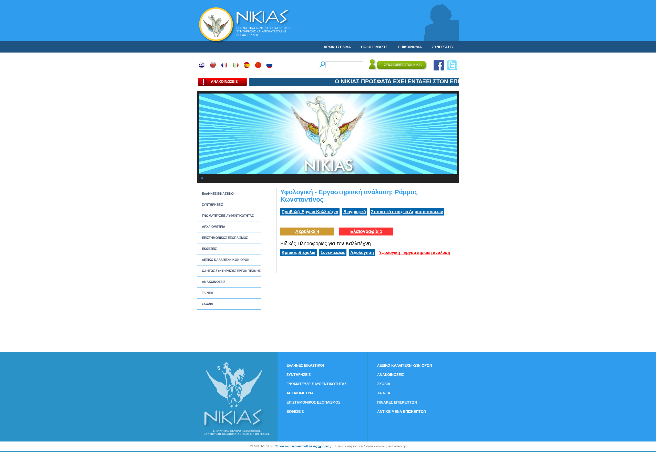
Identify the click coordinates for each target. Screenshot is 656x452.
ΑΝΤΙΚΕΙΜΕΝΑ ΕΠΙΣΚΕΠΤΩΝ (401, 411)
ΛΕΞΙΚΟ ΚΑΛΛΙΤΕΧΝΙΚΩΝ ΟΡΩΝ (226, 260)
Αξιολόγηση (362, 252)
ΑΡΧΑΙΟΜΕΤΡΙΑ (213, 227)
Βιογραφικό (354, 212)
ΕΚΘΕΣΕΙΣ (209, 249)
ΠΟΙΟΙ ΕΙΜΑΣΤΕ (374, 47)
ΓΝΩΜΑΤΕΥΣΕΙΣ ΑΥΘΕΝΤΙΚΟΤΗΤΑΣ (228, 216)
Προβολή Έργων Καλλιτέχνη (310, 212)
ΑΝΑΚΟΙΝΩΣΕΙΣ (213, 282)
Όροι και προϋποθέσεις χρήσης (303, 446)
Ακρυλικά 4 (307, 231)
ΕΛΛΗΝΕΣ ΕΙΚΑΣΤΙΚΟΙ (218, 194)
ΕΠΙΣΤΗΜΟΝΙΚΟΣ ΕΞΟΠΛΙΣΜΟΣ (225, 238)
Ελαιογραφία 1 (366, 231)
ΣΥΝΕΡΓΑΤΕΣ (443, 47)
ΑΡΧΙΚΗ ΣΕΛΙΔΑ (337, 47)
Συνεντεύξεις (333, 252)
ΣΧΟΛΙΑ (207, 304)
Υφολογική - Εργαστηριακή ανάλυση (414, 252)
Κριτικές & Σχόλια (298, 252)
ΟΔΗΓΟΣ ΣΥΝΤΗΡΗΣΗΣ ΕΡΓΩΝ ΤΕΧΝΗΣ (231, 271)
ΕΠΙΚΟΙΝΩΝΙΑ (410, 47)
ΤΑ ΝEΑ (207, 293)
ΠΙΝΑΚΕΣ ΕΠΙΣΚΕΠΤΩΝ (397, 402)
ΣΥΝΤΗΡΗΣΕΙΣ (212, 205)
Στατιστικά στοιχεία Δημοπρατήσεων (407, 212)
